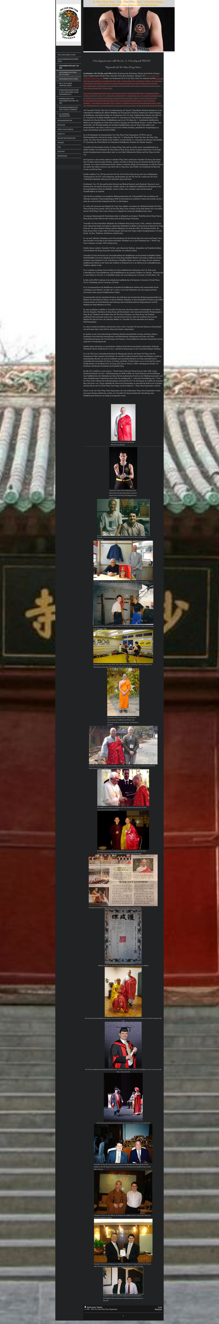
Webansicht (158, 1309)
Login (160, 1307)
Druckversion (91, 1307)
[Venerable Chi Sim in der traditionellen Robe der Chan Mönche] (123, 422)
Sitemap (99, 1307)
